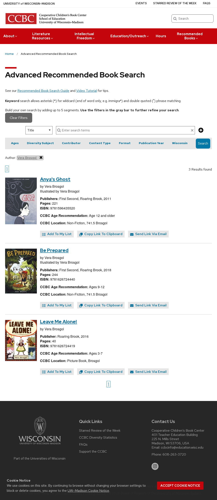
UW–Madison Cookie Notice (88, 490)
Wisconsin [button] (180, 143)
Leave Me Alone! (58, 322)
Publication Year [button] (151, 143)
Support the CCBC (93, 451)
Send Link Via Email (150, 234)
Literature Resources (41, 36)
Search (203, 143)
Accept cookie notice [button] (180, 485)
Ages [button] (15, 143)
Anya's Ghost (55, 179)
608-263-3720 (174, 454)
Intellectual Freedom (84, 36)
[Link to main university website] (39, 445)
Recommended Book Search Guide (43, 90)
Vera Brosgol (27, 158)
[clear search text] (192, 130)
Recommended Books (190, 36)
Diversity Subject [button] (40, 143)
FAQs (206, 3)
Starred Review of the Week (174, 3)
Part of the (39, 458)
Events (141, 3)
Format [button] (125, 143)
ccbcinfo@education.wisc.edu (182, 447)
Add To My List (59, 234)
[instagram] (155, 466)
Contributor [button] (71, 143)
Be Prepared (54, 250)
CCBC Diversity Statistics (98, 437)
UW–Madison (29, 4)
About (8, 36)
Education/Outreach (128, 36)
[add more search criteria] (200, 130)
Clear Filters (19, 118)
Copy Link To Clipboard (102, 234)
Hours (161, 36)
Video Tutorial (86, 90)
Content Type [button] (100, 143)
